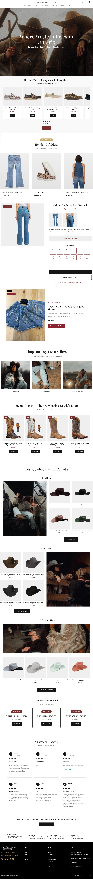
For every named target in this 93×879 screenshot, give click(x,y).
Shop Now (5, 195)
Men (29, 5)
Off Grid (62, 5)
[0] (89, 2)
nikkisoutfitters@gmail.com (17, 836)
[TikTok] (7, 859)
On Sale (26, 859)
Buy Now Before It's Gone (56, 325)
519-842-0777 (13, 837)
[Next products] (48, 122)
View (12, 115)
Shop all (46, 128)
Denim (26, 857)
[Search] (86, 2)
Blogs (49, 866)
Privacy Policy (51, 857)
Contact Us (50, 861)
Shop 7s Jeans (77, 375)
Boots (26, 854)
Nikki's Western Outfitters (46, 2)
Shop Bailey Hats (22, 611)
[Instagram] (5, 859)
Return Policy (50, 854)
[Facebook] (2, 859)
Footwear (54, 5)
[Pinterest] (13, 859)
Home (24, 5)
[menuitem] (24, 5)
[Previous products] (44, 122)
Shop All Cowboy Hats (46, 689)
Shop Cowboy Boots (47, 375)
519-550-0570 (74, 869)
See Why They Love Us (46, 824)
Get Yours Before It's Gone (70, 277)
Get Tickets (17, 723)
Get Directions (74, 862)
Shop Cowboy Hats (15, 375)
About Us (50, 864)
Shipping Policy (51, 852)
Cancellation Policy (52, 859)
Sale (68, 5)
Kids (42, 5)
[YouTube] (10, 859)
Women (36, 5)
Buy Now (70, 272)
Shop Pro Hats (71, 539)
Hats (46, 5)
